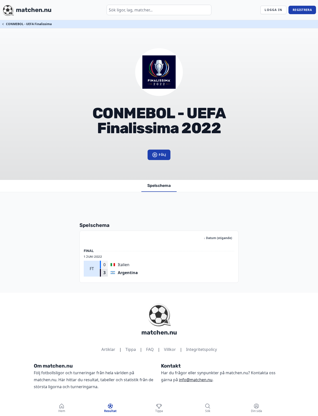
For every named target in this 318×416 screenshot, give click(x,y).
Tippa (130, 349)
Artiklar (108, 349)
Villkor (170, 349)
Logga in (273, 10)
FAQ (150, 349)
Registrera (302, 10)
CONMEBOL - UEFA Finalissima (29, 24)
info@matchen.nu (195, 379)
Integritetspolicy (201, 349)
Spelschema (159, 185)
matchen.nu (159, 332)
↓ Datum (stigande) (218, 238)
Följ (162, 155)
